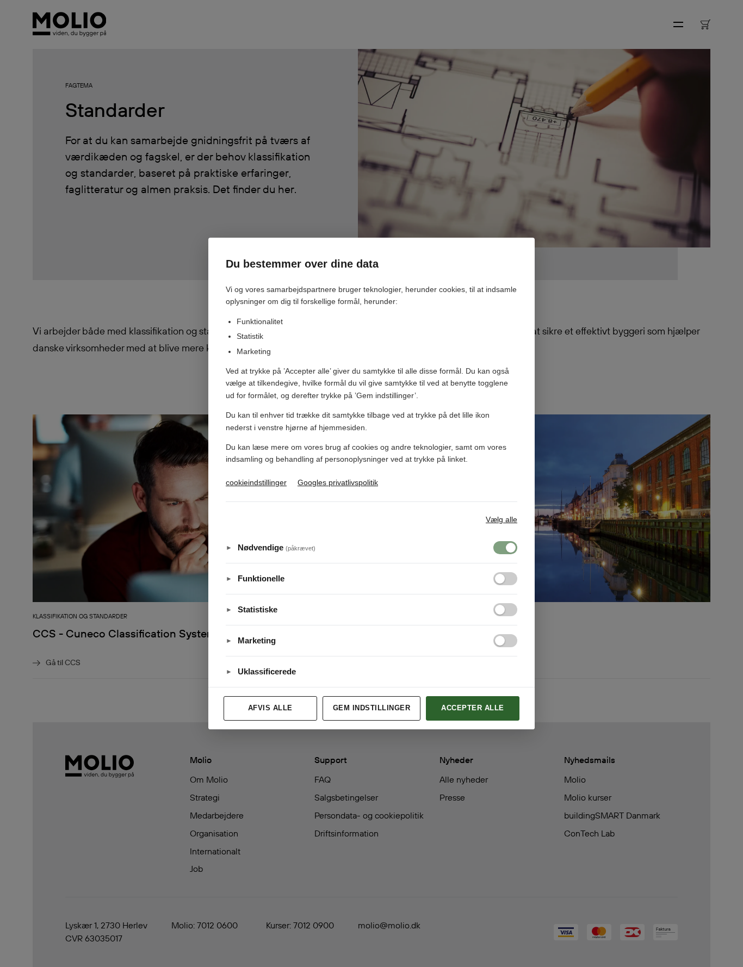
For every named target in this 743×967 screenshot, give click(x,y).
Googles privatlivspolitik (338, 482)
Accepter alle (472, 708)
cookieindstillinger (256, 482)
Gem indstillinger (372, 708)
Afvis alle (270, 708)
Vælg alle (501, 519)
